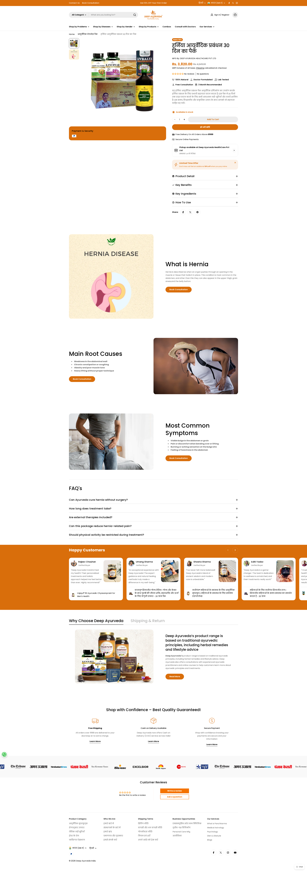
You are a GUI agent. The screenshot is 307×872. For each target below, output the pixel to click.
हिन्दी (201, 3)
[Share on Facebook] (183, 212)
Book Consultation (90, 3)
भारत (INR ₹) (217, 3)
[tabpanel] (153, 656)
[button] (178, 73)
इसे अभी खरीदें (205, 127)
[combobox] (103, 15)
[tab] (96, 621)
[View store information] (234, 150)
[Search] (134, 14)
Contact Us (74, 3)
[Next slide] (235, 550)
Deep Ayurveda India (86, 860)
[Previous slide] (228, 550)
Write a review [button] (174, 790)
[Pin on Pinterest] (197, 212)
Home (72, 34)
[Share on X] (190, 212)
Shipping (200, 68)
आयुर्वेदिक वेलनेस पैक (88, 34)
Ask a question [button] (174, 796)
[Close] (235, 162)
